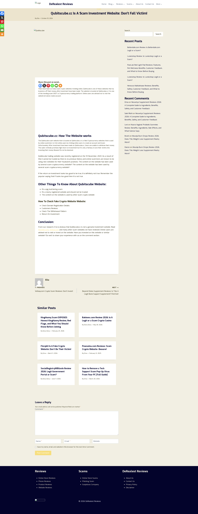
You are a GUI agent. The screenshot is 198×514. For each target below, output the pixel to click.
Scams (99, 9)
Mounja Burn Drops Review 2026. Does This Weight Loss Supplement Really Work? (142, 139)
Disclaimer (130, 487)
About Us (139, 4)
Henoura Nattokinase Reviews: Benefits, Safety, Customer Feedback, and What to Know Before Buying (143, 89)
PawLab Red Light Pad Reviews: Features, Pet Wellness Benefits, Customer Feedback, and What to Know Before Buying (144, 68)
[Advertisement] (76, 114)
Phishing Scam (88, 481)
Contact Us (149, 4)
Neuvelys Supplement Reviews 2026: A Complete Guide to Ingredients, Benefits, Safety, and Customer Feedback (143, 105)
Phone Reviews (44, 481)
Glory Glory (46, 331)
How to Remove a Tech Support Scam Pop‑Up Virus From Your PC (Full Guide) (96, 371)
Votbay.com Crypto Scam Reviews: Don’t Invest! (54, 289)
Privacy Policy (131, 484)
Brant (127, 136)
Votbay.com (54, 230)
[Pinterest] (48, 85)
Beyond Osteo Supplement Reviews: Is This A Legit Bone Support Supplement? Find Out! (100, 291)
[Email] (56, 85)
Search (127, 30)
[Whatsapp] (52, 85)
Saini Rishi (128, 113)
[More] (60, 85)
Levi (126, 124)
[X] (44, 85)
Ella (38, 18)
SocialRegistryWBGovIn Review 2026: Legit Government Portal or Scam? (56, 371)
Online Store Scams (90, 478)
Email (67, 441)
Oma (44, 353)
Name (39, 441)
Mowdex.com (43, 230)
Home (104, 4)
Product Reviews (45, 484)
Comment (39, 409)
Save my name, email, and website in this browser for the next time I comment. (65, 447)
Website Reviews (45, 487)
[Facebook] (40, 85)
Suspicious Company (90, 484)
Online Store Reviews (46, 478)
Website (96, 441)
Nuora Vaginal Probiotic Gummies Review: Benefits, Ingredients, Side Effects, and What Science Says (143, 127)
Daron (127, 147)
